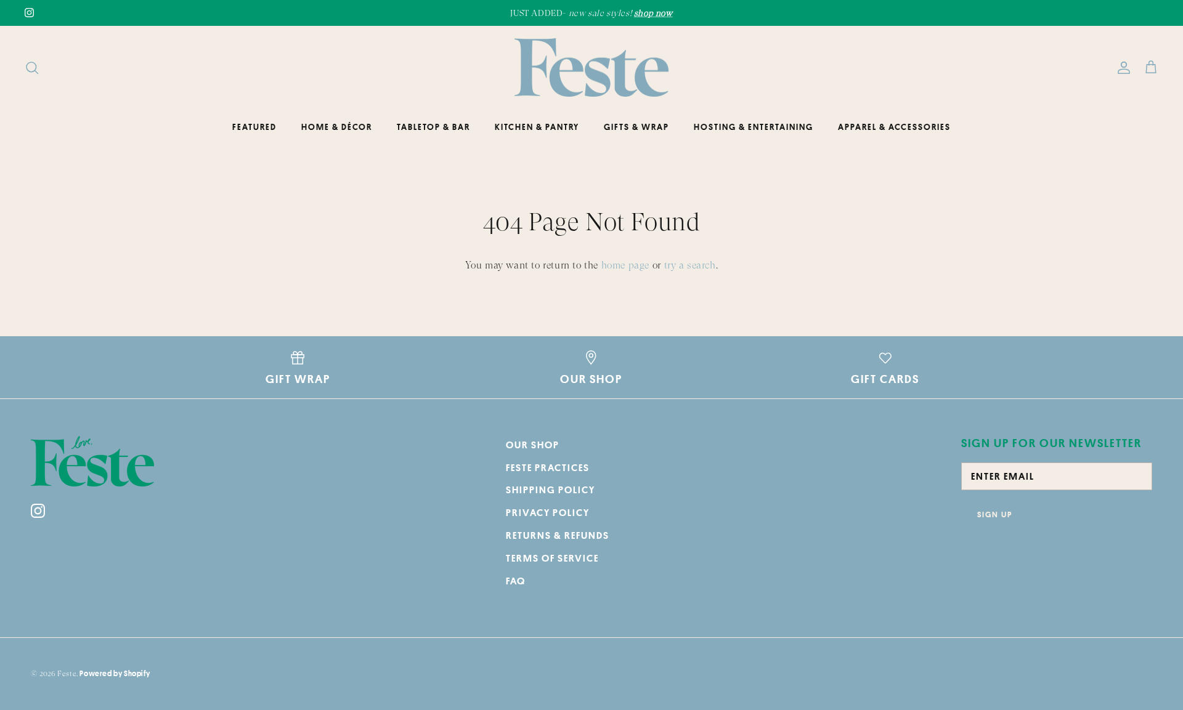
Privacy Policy (548, 512)
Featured (254, 127)
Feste (66, 673)
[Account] (1121, 67)
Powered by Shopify (114, 673)
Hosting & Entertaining (753, 127)
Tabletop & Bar (433, 127)
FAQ (516, 580)
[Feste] (591, 67)
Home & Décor (336, 127)
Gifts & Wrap (636, 127)
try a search (690, 265)
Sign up (994, 514)
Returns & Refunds (557, 535)
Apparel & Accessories (894, 127)
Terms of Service (552, 557)
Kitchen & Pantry (537, 127)
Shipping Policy (550, 489)
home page (625, 265)
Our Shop (532, 444)
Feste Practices (548, 467)
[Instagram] (29, 12)
